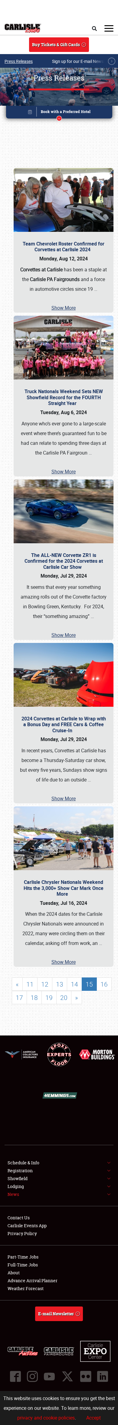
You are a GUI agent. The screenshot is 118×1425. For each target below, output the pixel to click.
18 (34, 997)
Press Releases (19, 61)
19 (49, 997)
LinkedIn (102, 1376)
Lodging (16, 1186)
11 (30, 984)
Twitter (67, 1376)
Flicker (85, 1376)
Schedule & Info (23, 1163)
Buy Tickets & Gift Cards (56, 44)
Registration (20, 1170)
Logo (23, 28)
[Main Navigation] (108, 28)
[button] (59, 113)
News (13, 1194)
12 (44, 984)
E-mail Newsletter (56, 1314)
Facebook (15, 1376)
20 (63, 997)
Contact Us (19, 1218)
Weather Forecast (26, 1288)
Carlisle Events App (27, 1225)
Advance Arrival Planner (32, 1280)
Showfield (18, 1178)
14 (74, 984)
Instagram (32, 1376)
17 (19, 997)
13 (59, 984)
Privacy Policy (22, 1233)
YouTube (49, 1376)
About (14, 1273)
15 (89, 984)
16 (104, 984)
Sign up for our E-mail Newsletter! (83, 61)
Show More (63, 307)
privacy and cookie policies (46, 1417)
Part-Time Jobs (23, 1257)
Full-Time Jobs (23, 1265)
